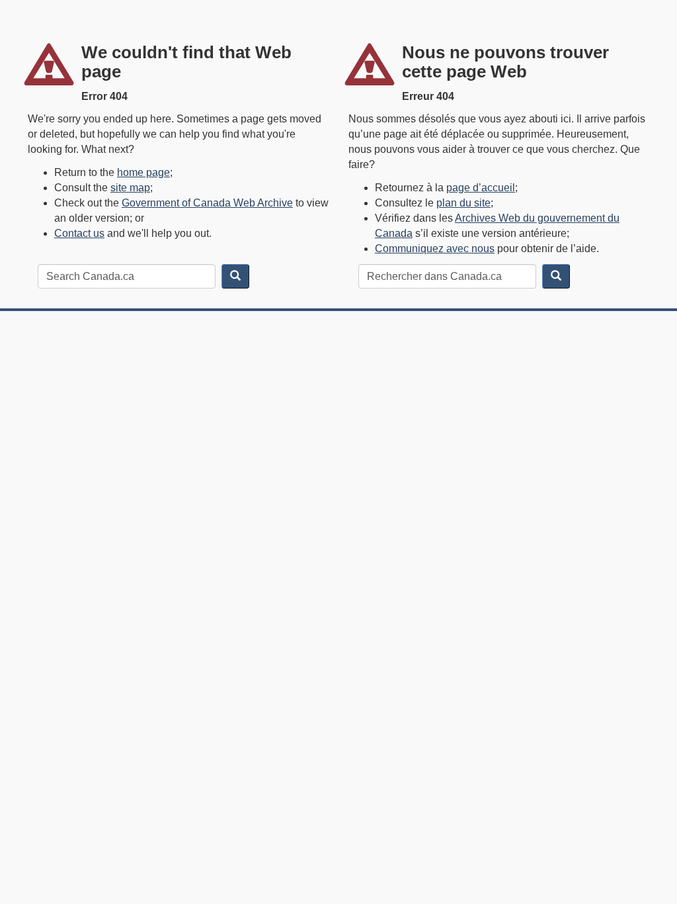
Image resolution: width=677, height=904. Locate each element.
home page (143, 172)
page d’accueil (480, 187)
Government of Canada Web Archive (207, 202)
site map (130, 187)
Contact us (79, 233)
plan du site (463, 202)
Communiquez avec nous (435, 248)
